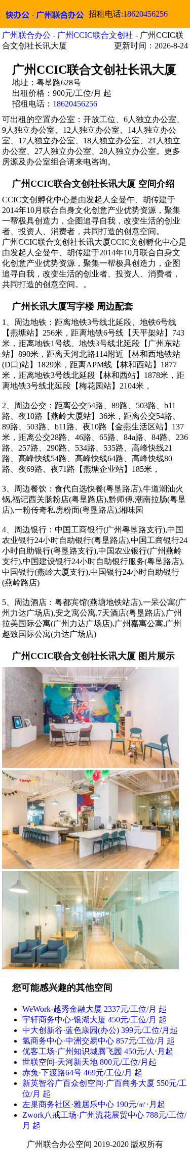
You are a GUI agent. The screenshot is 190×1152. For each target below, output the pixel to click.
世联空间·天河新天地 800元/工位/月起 (89, 1062)
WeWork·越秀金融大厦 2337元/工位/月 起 (94, 1009)
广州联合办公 (26, 35)
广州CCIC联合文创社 (95, 35)
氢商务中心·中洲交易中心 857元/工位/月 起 (98, 1040)
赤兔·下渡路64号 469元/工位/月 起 (82, 1072)
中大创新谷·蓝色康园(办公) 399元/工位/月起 (100, 1030)
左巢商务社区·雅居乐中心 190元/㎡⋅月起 (93, 1104)
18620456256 (145, 14)
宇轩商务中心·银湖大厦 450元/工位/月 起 (94, 1019)
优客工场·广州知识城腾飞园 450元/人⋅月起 (97, 1051)
